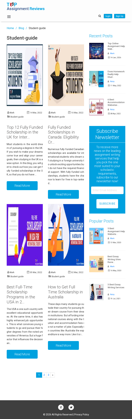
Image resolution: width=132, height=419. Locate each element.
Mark (112, 53)
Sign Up (119, 16)
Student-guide (37, 28)
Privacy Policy (81, 414)
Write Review (17, 23)
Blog (21, 28)
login (108, 16)
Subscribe (107, 203)
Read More (22, 185)
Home (10, 28)
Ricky (112, 81)
